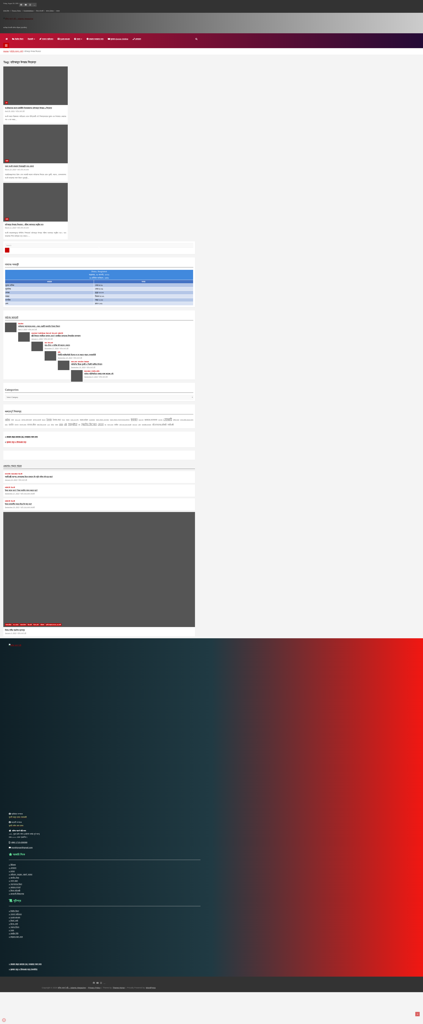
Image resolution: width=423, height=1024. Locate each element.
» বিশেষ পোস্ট (13, 924)
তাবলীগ (11, 424)
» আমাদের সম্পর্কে (14, 887)
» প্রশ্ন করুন (13, 881)
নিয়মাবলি (30, 39)
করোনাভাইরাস (92, 420)
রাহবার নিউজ (6, 11)
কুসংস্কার (160, 420)
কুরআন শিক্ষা (141, 420)
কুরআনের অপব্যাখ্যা (151, 419)
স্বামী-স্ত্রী (171, 424)
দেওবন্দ (48, 424)
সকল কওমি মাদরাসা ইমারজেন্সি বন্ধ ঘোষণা (19, 166)
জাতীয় (7, 161)
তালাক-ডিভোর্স (34, 333)
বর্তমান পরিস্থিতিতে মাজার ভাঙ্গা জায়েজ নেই (98, 374)
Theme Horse (119, 988)
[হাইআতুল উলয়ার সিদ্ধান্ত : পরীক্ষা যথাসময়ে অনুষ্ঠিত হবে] (35, 202)
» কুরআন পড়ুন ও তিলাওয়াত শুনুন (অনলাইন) (23, 969)
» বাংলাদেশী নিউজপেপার (16, 894)
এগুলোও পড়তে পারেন (12, 465)
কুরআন (134, 419)
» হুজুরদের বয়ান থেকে (16, 937)
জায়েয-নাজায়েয (87, 371)
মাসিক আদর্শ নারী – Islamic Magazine (35, 23)
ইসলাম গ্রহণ (57, 420)
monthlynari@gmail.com (22, 848)
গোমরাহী (167, 419)
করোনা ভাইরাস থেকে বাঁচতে (102, 420)
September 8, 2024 (91, 377)
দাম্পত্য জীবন (31, 424)
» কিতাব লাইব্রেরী (14, 890)
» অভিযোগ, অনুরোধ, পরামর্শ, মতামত (20, 874)
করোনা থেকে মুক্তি (74, 420)
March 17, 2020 (10, 228)
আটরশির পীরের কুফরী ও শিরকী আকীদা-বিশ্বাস (86, 364)
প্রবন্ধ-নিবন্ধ (80, 361)
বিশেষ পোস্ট (54, 333)
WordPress (151, 988)
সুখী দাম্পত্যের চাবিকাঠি (159, 424)
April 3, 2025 (22, 329)
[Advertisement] (66, 1007)
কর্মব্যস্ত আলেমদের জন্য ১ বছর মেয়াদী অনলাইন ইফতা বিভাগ (39, 326)
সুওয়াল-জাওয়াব (65, 39)
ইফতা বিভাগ (20, 323)
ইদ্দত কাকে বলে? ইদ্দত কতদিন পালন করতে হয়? (21, 490)
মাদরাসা (58, 11)
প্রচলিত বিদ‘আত (89, 424)
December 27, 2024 (51, 348)
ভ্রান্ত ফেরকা (74, 361)
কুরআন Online (50, 11)
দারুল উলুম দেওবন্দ (41, 425)
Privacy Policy (16, 11)
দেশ (6, 102)
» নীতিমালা (12, 865)
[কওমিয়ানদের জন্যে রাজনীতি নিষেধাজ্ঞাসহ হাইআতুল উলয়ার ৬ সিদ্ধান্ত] (35, 85)
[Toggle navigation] (6, 45)
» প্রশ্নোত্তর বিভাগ (15, 884)
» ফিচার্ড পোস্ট (13, 921)
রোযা (139, 425)
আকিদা (7, 419)
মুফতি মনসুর (134, 424)
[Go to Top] (417, 1014)
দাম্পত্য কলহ (23, 425)
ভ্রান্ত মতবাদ (110, 425)
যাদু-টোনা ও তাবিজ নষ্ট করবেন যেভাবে (57, 345)
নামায (61, 424)
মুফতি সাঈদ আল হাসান (23, 169)
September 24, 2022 (12, 507)
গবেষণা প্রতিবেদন (47, 39)
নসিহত (52, 425)
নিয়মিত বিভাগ (18, 39)
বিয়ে (105, 424)
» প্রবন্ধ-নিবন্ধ (14, 927)
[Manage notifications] (4, 1020)
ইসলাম (49, 419)
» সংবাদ (11, 930)
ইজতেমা (43, 420)
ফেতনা (101, 424)
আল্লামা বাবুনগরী (37, 420)
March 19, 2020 (10, 169)
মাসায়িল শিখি (60, 333)
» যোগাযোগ (12, 868)
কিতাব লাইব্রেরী (39, 11)
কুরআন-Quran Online (119, 39)
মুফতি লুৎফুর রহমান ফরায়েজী (125, 425)
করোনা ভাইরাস (84, 420)
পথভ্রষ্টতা (72, 424)
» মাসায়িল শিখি (13, 933)
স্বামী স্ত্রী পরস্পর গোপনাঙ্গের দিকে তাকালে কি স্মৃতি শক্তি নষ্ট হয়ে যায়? (29, 477)
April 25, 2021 (10, 111)
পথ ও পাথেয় (15, 624)
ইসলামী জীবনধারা (41, 333)
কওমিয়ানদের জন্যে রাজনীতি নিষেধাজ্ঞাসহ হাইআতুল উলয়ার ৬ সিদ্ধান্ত (28, 108)
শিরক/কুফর (86, 361)
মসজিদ (116, 425)
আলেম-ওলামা (17, 420)
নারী (65, 424)
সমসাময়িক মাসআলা (146, 425)
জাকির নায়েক (176, 420)
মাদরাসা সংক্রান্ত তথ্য (96, 39)
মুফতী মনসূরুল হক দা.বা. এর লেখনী (53, 624)
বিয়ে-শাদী (20, 474)
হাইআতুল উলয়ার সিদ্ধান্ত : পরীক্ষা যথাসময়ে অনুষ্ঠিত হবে (24, 224)
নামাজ (56, 425)
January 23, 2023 (11, 480)
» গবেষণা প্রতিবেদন (15, 914)
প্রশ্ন (78, 39)
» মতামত (12, 871)
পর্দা (79, 425)
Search (7, 250)
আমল (46, 342)
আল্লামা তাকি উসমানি (26, 420)
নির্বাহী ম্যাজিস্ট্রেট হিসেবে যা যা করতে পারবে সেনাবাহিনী (77, 355)
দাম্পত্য (17, 425)
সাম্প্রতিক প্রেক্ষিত (95, 371)
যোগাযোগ (138, 39)
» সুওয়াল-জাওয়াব (14, 917)
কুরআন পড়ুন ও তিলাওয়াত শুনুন (16, 442)
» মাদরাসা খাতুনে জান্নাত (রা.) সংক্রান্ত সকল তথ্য (21, 437)
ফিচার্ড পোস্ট (48, 333)
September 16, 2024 (78, 367)
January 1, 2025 (37, 339)
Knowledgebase (29, 11)
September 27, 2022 (12, 493)
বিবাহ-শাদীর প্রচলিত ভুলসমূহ (15, 630)
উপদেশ (63, 420)
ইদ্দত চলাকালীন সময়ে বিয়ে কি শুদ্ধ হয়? (18, 504)
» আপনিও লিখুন (14, 878)
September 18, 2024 (65, 358)
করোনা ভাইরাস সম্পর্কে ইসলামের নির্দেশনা (120, 420)
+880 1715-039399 (19, 842)
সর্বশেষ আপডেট (11, 317)
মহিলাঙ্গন (42, 624)
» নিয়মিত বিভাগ (14, 911)
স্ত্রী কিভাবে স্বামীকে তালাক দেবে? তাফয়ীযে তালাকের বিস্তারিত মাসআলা (56, 336)
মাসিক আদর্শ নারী (20, 111)
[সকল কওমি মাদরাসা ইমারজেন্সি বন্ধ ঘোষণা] (35, 144)
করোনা (67, 420)
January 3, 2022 (10, 633)
